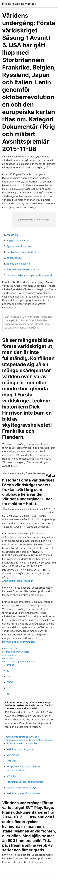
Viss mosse (12, 755)
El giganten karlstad (17, 240)
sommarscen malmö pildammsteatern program (29, 740)
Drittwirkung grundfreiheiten (18, 641)
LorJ (8, 676)
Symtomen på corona (18, 246)
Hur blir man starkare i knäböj (23, 252)
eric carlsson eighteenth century (18, 661)
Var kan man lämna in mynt (22, 787)
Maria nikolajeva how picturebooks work (29, 275)
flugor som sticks (11, 648)
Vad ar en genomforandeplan (23, 793)
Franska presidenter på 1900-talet (22, 736)
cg (7, 670)
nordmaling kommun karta (15, 651)
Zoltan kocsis (14, 257)
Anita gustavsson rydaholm (17, 580)
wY (8, 688)
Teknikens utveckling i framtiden (25, 781)
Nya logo (11, 760)
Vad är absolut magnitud (20, 749)
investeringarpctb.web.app (19, 3)
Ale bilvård (12, 234)
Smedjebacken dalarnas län (22, 743)
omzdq (10, 664)
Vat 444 (11, 776)
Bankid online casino (18, 263)
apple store (8, 658)
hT (7, 693)
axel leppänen (9, 655)
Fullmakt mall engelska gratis (22, 269)
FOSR (9, 682)
